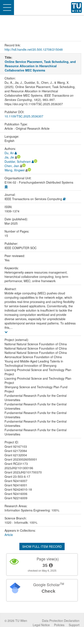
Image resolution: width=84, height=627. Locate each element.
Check (48, 591)
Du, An (9, 153)
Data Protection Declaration (60, 620)
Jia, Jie (9, 157)
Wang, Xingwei (15, 170)
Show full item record (42, 546)
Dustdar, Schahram (18, 161)
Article (9, 535)
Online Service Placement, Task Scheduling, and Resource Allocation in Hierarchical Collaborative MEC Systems (40, 65)
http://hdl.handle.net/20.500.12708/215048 (34, 49)
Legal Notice (41, 625)
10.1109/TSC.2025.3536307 (24, 116)
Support (74, 625)
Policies (59, 625)
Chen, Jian (12, 166)
